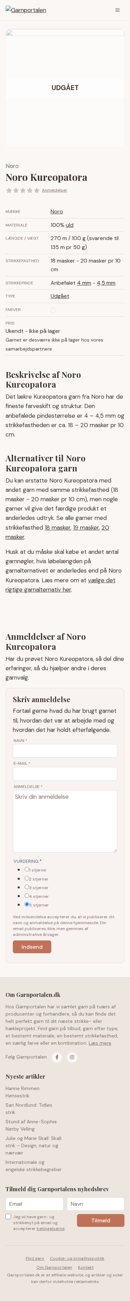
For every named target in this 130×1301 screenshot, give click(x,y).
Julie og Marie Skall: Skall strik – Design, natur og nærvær (33, 1145)
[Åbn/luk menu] (117, 10)
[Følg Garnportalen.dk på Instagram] (72, 1057)
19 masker (86, 527)
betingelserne (50, 1228)
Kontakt (86, 1267)
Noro (12, 166)
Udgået (60, 296)
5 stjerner (39, 905)
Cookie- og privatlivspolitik (77, 1258)
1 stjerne (37, 870)
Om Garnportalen (54, 1267)
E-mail (22, 763)
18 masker (57, 527)
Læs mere (100, 1043)
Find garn (35, 1258)
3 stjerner (39, 888)
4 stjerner (39, 896)
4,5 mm (106, 282)
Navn (20, 740)
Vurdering (28, 861)
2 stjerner (39, 879)
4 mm (84, 282)
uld (69, 225)
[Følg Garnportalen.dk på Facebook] (57, 1057)
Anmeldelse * (28, 786)
